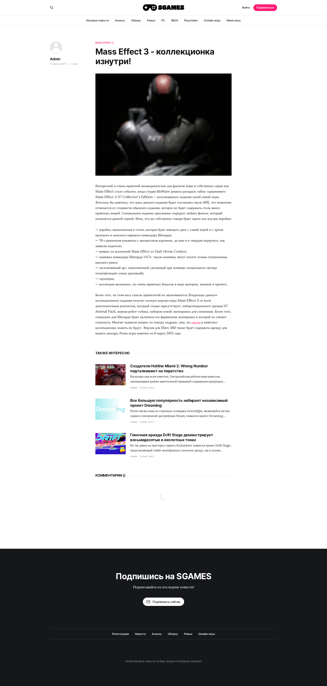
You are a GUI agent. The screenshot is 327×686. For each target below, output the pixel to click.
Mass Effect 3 (104, 42)
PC (163, 20)
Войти (246, 7)
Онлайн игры (212, 20)
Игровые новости (97, 20)
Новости (140, 633)
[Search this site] (51, 7)
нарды (195, 322)
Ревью (151, 20)
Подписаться (265, 7)
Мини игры (234, 20)
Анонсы (120, 20)
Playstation (191, 20)
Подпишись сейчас (167, 602)
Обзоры (136, 20)
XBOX (174, 20)
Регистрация (120, 633)
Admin (55, 59)
